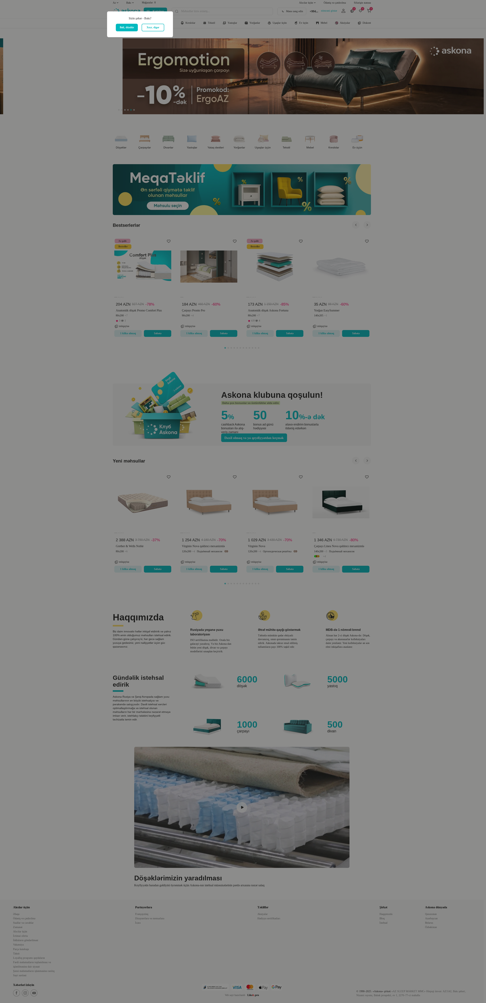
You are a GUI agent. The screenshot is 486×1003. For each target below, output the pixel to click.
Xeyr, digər (153, 27)
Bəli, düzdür (127, 27)
